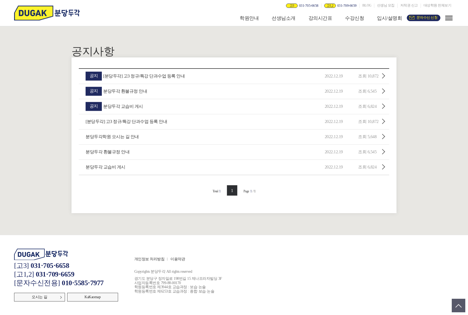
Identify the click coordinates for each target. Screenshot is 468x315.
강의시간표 (320, 18)
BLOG (366, 5)
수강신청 (354, 18)
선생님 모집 (386, 5)
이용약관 (177, 259)
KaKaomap (92, 297)
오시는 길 (39, 297)
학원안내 (249, 18)
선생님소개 (283, 18)
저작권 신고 (409, 5)
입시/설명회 (389, 18)
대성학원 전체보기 (437, 5)
